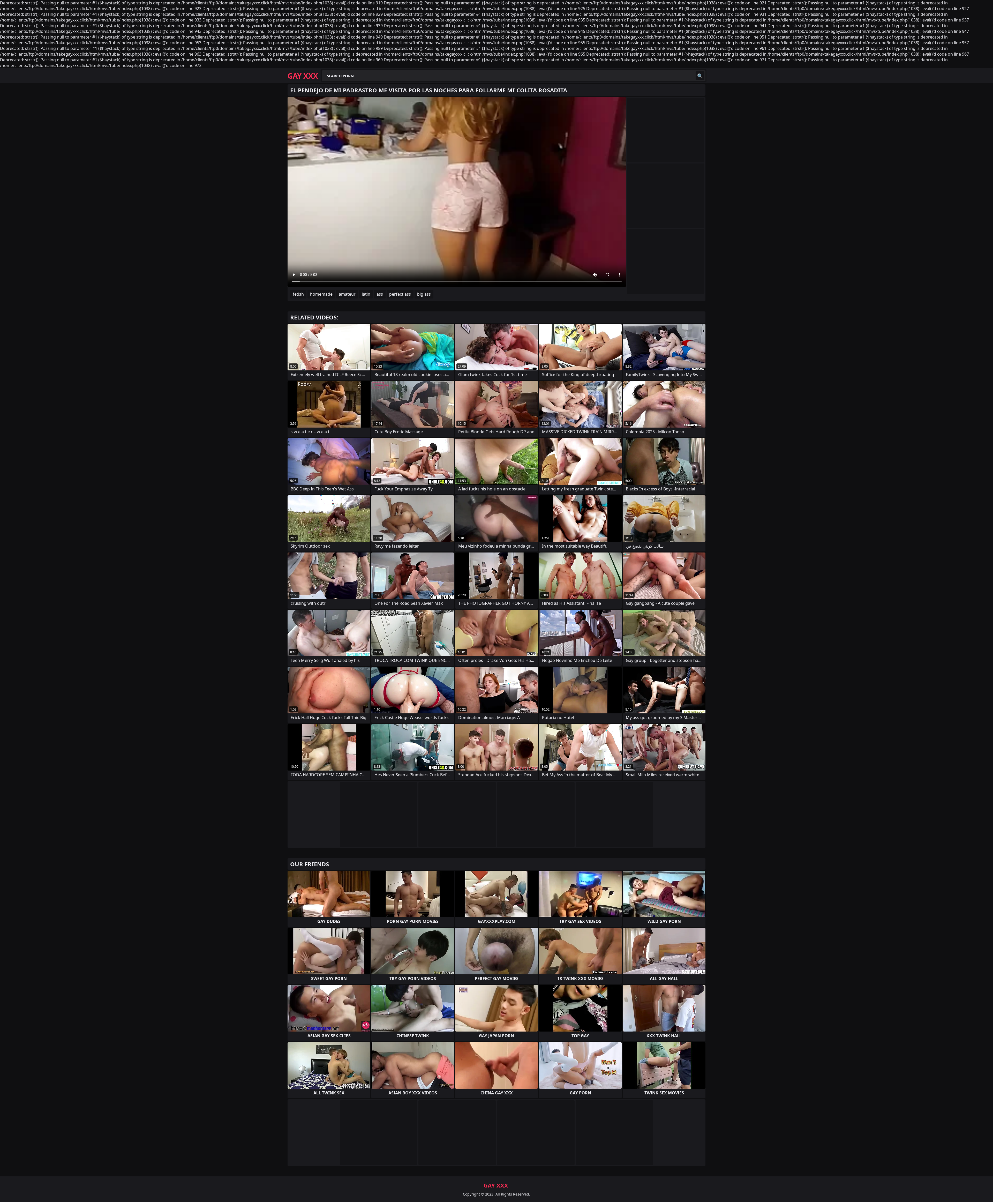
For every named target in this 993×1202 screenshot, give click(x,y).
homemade (321, 294)
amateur (347, 294)
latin (366, 294)
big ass (424, 294)
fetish (298, 294)
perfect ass (400, 294)
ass (380, 294)
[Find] (700, 75)
